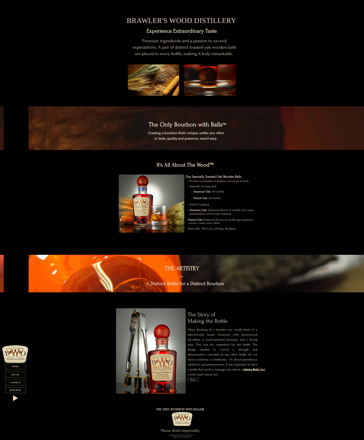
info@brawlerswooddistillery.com (182, 437)
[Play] (15, 398)
